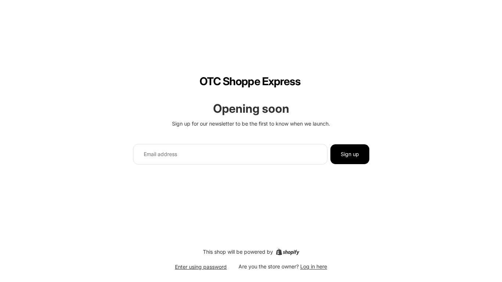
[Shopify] (287, 252)
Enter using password (201, 267)
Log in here (313, 266)
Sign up (350, 154)
